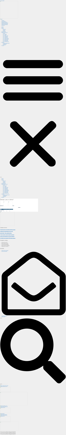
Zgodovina (4, 29)
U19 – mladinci (5, 185)
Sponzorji (3, 45)
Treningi (4, 33)
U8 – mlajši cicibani (5, 40)
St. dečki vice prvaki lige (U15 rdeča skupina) (7, 238)
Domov (3, 26)
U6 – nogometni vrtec (6, 41)
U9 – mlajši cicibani (5, 191)
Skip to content (2, 0)
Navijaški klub (5, 195)
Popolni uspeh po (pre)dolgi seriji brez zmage (7, 229)
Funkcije (4, 181)
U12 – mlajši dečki (5, 37)
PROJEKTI (3, 42)
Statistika (4, 182)
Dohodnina (4, 44)
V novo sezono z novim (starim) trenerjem (7, 234)
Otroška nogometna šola (6, 194)
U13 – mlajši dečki (5, 36)
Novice (2, 27)
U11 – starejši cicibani (6, 38)
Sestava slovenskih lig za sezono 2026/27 (7, 236)
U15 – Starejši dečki (5, 35)
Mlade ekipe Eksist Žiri (5, 32)
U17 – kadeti (4, 186)
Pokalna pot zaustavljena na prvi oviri (6, 231)
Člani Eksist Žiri (4, 31)
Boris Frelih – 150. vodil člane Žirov (6, 233)
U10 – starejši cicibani (6, 190)
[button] (33, 112)
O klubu (3, 28)
